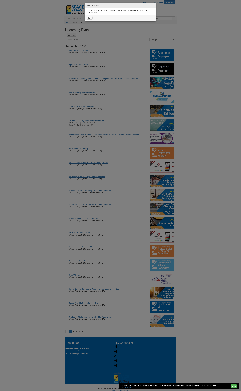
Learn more (128, 387)
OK (234, 386)
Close (89, 18)
